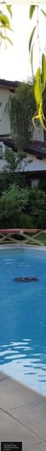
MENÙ (32, 2)
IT (44, 2)
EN (45, 2)
